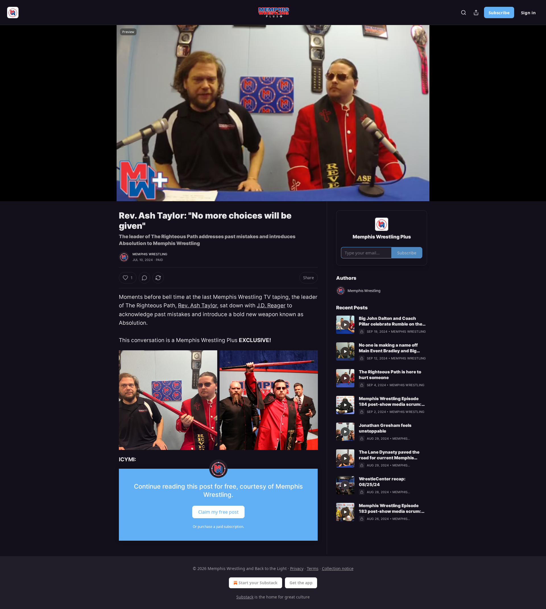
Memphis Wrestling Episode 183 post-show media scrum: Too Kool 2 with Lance (390, 508)
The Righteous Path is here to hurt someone (390, 374)
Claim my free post (218, 512)
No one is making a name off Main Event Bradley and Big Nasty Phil (388, 348)
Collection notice (337, 568)
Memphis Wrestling (150, 254)
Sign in (528, 12)
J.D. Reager (271, 305)
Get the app (301, 582)
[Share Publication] (476, 12)
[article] (381, 325)
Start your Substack (258, 582)
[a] (345, 324)
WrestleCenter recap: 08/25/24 (382, 481)
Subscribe (499, 12)
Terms (312, 568)
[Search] (463, 12)
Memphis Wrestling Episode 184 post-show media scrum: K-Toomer (390, 401)
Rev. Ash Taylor (197, 305)
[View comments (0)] (441, 116)
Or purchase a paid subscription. (218, 526)
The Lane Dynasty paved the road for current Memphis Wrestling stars (389, 455)
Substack (244, 597)
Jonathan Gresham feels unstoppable (385, 428)
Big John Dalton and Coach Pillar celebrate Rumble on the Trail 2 (390, 321)
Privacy (296, 568)
